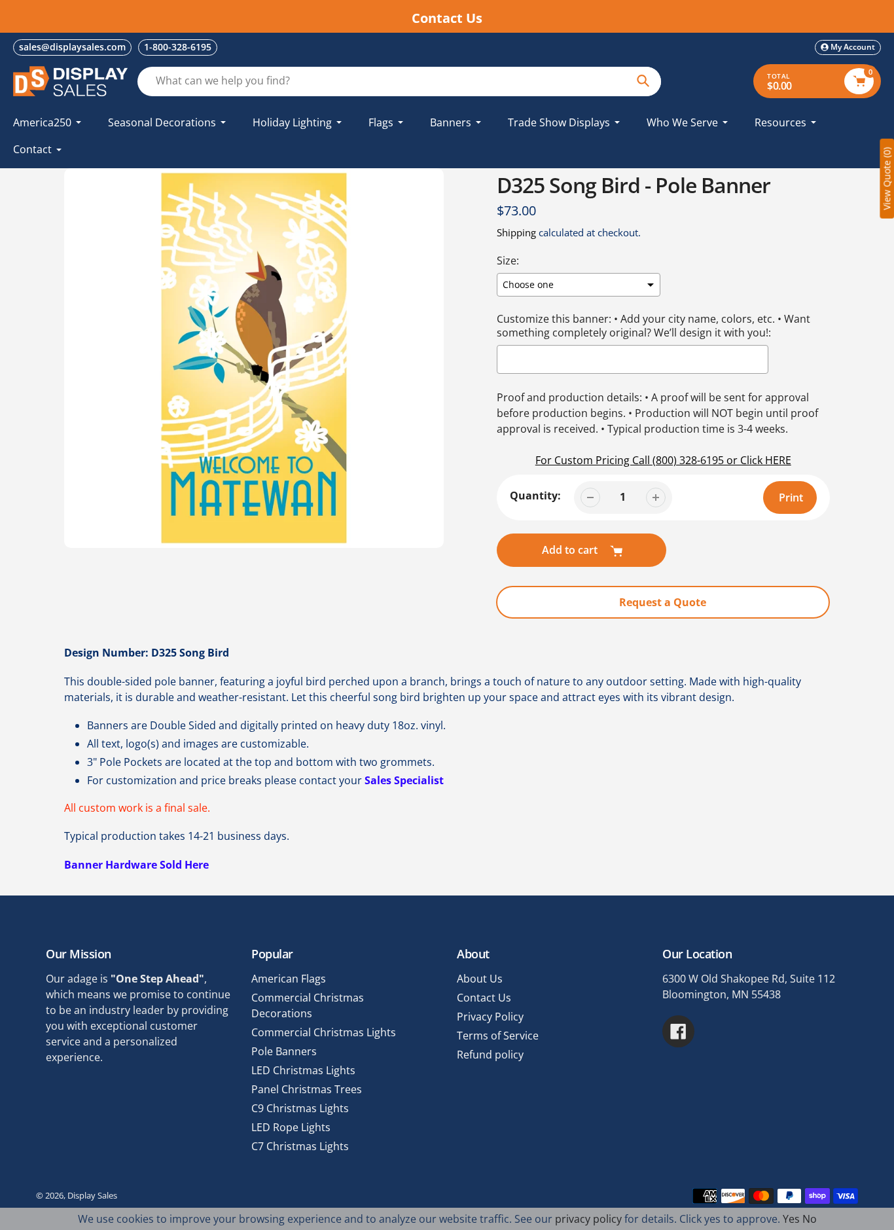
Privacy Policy (490, 1016)
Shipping (516, 232)
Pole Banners (284, 1051)
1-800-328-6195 (177, 47)
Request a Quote (662, 602)
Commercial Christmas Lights (323, 1032)
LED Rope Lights (291, 1127)
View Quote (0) (886, 178)
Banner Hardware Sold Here (136, 865)
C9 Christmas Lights (300, 1108)
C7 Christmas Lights (300, 1146)
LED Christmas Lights (303, 1070)
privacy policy (588, 1219)
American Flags (288, 978)
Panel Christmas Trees (306, 1089)
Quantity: (535, 495)
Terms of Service (498, 1035)
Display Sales (92, 1195)
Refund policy (490, 1054)
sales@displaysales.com (72, 47)
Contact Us (484, 997)
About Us (480, 978)
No (809, 1219)
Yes (791, 1219)
